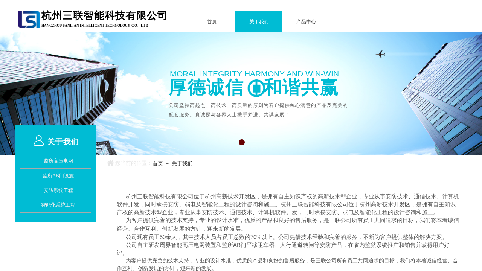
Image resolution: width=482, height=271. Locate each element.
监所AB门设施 (58, 175)
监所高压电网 (58, 161)
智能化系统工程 (58, 205)
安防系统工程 (58, 190)
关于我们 (259, 21)
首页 (212, 21)
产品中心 (306, 21)
